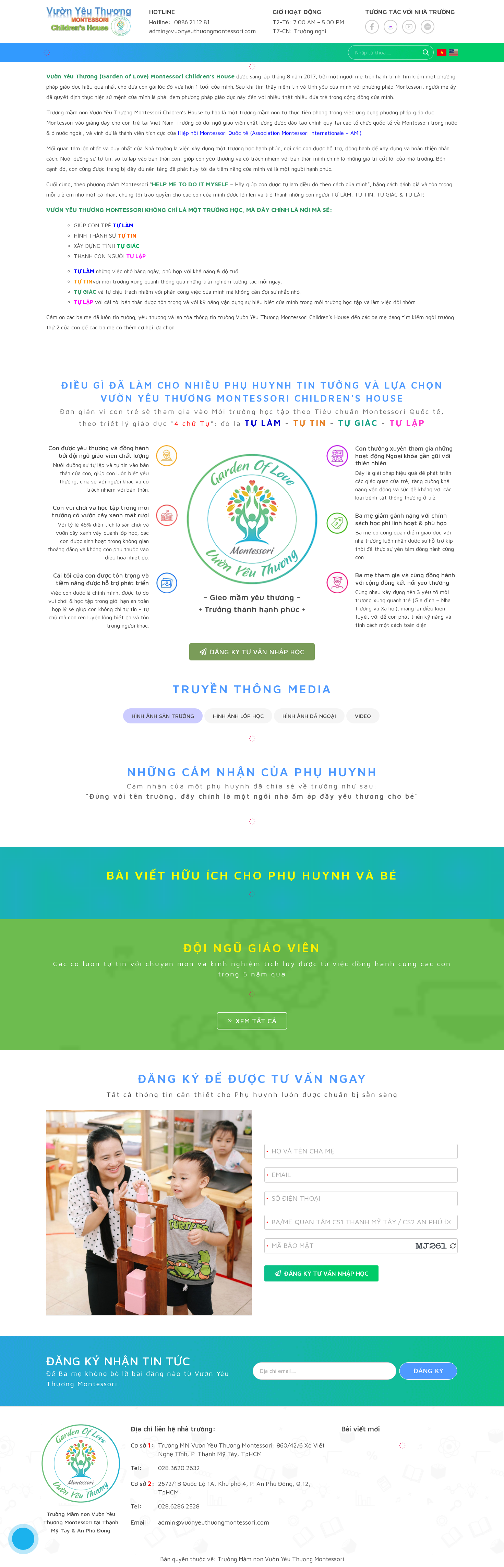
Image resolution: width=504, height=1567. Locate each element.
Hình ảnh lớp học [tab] (238, 716)
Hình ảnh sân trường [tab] (163, 716)
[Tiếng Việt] (441, 52)
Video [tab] (363, 716)
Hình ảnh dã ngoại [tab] (309, 716)
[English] (453, 52)
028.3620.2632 (179, 1467)
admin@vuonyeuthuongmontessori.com (213, 1522)
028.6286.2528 (179, 1506)
